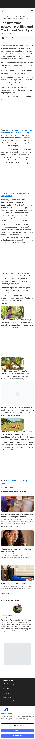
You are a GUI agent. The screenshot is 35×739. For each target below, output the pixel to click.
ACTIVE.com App (8, 691)
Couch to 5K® (7, 693)
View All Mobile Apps (9, 700)
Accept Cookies (17, 735)
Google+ (13, 633)
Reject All (17, 730)
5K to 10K (6, 695)
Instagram (4, 633)
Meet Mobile (7, 698)
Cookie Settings (17, 725)
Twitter (27, 631)
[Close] (33, 708)
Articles (15, 17)
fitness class (19, 487)
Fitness (9, 17)
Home (3, 17)
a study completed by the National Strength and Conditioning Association (17, 132)
